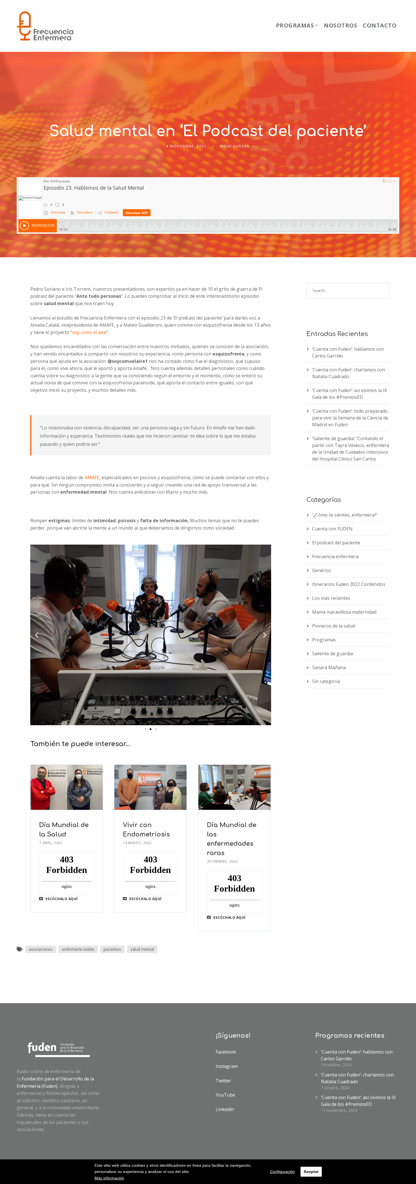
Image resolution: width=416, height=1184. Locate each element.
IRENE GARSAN (235, 146)
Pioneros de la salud (333, 626)
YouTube (225, 1095)
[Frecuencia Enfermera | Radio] (45, 26)
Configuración (282, 1171)
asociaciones (41, 949)
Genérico (321, 570)
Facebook (226, 1052)
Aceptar (311, 1171)
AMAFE (92, 477)
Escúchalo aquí (61, 898)
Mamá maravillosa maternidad (344, 612)
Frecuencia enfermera (335, 556)
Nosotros (340, 25)
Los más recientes (331, 598)
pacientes (112, 949)
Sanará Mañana (329, 667)
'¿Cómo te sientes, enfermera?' (345, 515)
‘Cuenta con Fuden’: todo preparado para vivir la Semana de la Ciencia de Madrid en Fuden (350, 418)
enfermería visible (78, 949)
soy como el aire (89, 332)
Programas (295, 25)
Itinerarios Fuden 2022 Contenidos (348, 584)
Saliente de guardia (332, 653)
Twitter (223, 1081)
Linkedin (225, 1109)
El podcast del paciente (336, 542)
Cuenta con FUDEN (332, 529)
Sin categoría (326, 681)
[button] (145, 729)
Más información (109, 1178)
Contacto (379, 25)
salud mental (142, 949)
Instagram (227, 1066)
